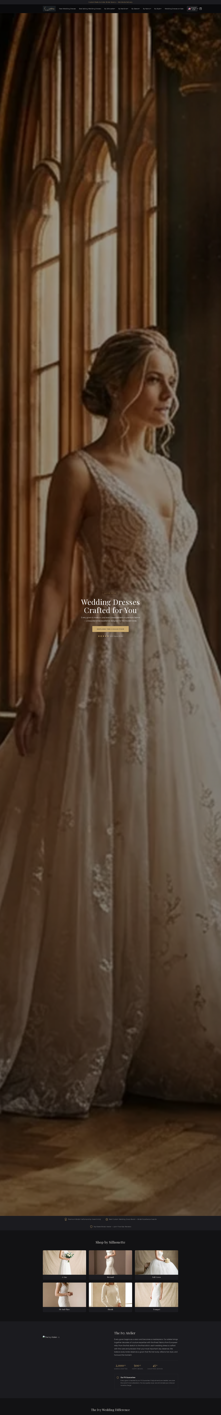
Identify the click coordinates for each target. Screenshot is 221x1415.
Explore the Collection (110, 629)
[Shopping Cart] (200, 8)
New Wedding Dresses (67, 8)
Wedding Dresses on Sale (174, 8)
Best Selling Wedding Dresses (90, 8)
